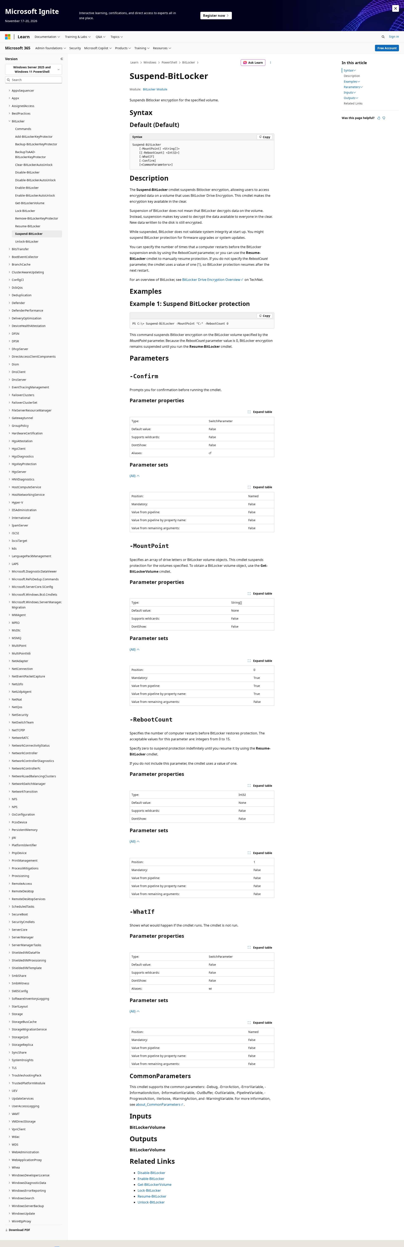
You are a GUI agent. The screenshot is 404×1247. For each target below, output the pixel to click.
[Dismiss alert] (395, 8)
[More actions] (270, 62)
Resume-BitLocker (152, 1196)
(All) (133, 475)
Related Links (353, 103)
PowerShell (169, 62)
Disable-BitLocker (151, 1172)
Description (352, 76)
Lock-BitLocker (149, 1190)
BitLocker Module (155, 89)
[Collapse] (61, 59)
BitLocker (188, 62)
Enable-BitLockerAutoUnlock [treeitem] (35, 195)
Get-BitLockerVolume (154, 1184)
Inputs (348, 92)
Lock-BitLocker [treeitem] (25, 211)
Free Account (387, 48)
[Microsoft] (8, 37)
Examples (350, 81)
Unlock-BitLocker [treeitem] (27, 241)
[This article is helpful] (378, 117)
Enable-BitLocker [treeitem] (27, 188)
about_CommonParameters (158, 1104)
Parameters (352, 87)
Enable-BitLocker (151, 1178)
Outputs (349, 98)
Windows (150, 62)
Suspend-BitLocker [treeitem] (29, 234)
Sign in (394, 36)
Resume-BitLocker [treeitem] (27, 226)
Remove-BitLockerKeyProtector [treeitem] (36, 218)
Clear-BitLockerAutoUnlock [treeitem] (33, 165)
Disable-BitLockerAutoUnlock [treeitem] (35, 180)
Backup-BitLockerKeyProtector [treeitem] (36, 144)
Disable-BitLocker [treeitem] (27, 172)
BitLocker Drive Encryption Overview (211, 279)
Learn (134, 62)
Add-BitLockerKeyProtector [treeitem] (34, 137)
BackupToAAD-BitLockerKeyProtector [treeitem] (30, 154)
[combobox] (33, 69)
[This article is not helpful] (383, 117)
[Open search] (383, 37)
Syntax (348, 70)
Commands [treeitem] (23, 129)
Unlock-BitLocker (151, 1202)
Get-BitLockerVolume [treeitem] (29, 203)
